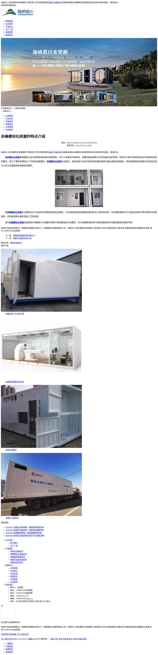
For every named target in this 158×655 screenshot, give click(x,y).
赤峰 (81, 639)
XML (19, 634)
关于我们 (9, 24)
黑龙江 (69, 639)
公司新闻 (9, 116)
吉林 (60, 639)
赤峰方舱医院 (11, 450)
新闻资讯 (9, 32)
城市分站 (25, 634)
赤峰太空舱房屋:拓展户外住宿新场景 (25, 536)
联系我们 (9, 35)
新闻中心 (9, 565)
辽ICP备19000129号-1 (9, 639)
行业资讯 (9, 118)
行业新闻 (9, 130)
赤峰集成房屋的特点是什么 (24, 235)
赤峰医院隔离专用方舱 (15, 382)
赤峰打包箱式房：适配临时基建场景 (25, 530)
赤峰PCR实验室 (12, 518)
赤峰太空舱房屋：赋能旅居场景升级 (25, 527)
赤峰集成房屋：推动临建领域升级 (24, 533)
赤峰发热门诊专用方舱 (15, 314)
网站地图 (12, 634)
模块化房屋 (14, 243)
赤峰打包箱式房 (54, 2)
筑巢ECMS (32, 639)
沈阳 (52, 639)
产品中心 (9, 27)
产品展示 (9, 549)
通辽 (85, 639)
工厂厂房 (9, 29)
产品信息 (9, 121)
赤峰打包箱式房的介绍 (22, 238)
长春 (64, 639)
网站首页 (9, 21)
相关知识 (9, 124)
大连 (56, 639)
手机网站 (4, 634)
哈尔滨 (75, 639)
